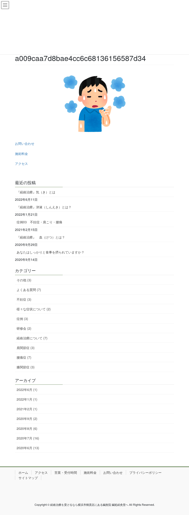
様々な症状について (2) (34, 309)
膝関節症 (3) (26, 367)
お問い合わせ (24, 143)
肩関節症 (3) (26, 347)
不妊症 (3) (24, 299)
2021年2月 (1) (27, 409)
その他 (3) (24, 280)
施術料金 (21, 153)
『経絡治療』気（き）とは (36, 192)
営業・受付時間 (65, 472)
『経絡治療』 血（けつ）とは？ (41, 237)
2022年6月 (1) (27, 389)
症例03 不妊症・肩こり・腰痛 (39, 222)
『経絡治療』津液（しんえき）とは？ (44, 207)
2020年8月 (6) (27, 428)
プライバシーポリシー (145, 472)
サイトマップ (28, 477)
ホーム (23, 472)
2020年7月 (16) (28, 438)
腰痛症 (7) (24, 357)
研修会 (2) (24, 328)
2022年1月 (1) (27, 399)
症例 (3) (22, 318)
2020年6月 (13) (28, 447)
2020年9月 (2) (27, 418)
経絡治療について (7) (32, 338)
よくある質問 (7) (29, 289)
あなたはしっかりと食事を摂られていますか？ (50, 252)
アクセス (21, 163)
